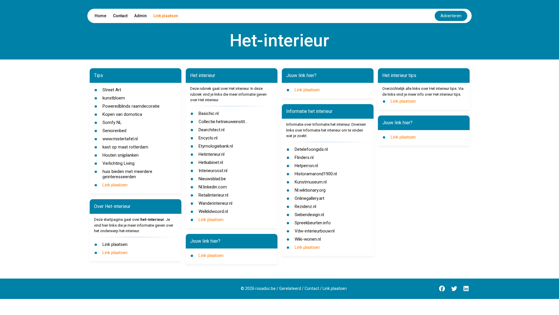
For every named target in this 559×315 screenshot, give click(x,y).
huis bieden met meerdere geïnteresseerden (127, 174)
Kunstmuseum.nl (311, 182)
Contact (120, 15)
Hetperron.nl (306, 165)
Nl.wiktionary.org (310, 190)
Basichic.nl (209, 113)
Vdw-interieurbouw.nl (315, 231)
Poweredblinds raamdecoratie (131, 106)
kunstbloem (113, 98)
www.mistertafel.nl (120, 138)
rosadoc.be (265, 288)
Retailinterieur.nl (213, 195)
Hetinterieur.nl (211, 154)
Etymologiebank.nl (216, 146)
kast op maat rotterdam (125, 147)
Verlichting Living (118, 163)
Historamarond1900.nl (316, 173)
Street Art (111, 89)
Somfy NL (112, 122)
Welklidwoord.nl (213, 211)
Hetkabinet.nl (211, 162)
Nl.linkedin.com (213, 187)
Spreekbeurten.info (313, 222)
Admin (140, 15)
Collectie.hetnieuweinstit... (223, 121)
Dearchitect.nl (211, 129)
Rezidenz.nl (305, 206)
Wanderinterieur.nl (215, 203)
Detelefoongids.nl (311, 149)
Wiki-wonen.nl (308, 239)
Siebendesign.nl (309, 214)
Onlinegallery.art (309, 198)
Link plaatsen (165, 15)
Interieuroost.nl (213, 170)
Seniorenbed (114, 130)
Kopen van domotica (122, 114)
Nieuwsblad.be (212, 178)
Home (100, 15)
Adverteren (451, 15)
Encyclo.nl (208, 138)
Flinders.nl (304, 157)
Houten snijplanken (120, 155)
